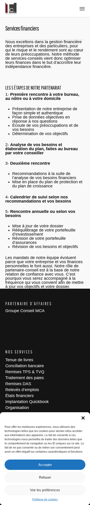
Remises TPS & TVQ (24, 372)
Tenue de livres (19, 360)
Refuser (45, 477)
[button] (83, 418)
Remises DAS (18, 384)
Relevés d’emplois (22, 390)
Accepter (45, 465)
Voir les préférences (45, 490)
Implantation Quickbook (27, 402)
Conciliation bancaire (24, 366)
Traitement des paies (24, 378)
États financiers (19, 396)
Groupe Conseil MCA (25, 311)
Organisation (17, 408)
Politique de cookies (45, 499)
